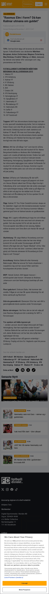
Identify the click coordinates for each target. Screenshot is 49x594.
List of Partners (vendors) (13, 577)
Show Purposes (24, 590)
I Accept (24, 583)
